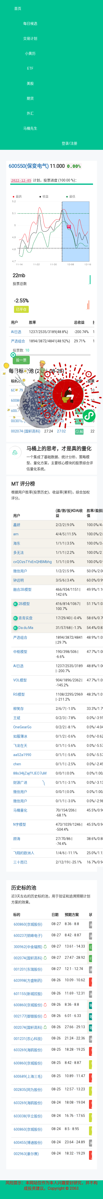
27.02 (61, 431)
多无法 (18, 553)
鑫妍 (16, 525)
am (15, 534)
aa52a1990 (22, 755)
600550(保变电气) (29, 166)
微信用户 (20, 571)
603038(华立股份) (28, 1116)
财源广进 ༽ (29, 783)
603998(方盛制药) (28, 981)
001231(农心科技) (28, 1039)
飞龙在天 (20, 746)
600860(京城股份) (28, 924)
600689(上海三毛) (28, 1076)
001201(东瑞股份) (28, 969)
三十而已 (20, 862)
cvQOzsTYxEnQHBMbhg (32, 562)
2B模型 (24, 604)
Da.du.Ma (25, 628)
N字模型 (19, 824)
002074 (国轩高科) (25, 431)
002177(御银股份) (28, 1016)
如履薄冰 (20, 736)
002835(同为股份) (28, 1090)
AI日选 (16, 332)
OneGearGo (22, 727)
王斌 (16, 718)
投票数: (18, 350)
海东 (16, 543)
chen (17, 764)
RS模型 (19, 694)
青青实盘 (25, 618)
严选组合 (18, 341)
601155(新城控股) (28, 994)
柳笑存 (18, 709)
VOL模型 (20, 680)
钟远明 (18, 580)
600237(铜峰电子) (28, 936)
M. (15, 604)
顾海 (16, 839)
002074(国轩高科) (28, 958)
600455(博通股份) (28, 1143)
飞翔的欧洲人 (23, 853)
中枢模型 (20, 652)
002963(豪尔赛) (26, 1154)
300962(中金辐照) (28, 947)
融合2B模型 (22, 590)
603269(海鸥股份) (28, 1050)
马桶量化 (20, 810)
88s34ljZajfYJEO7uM (29, 773)
